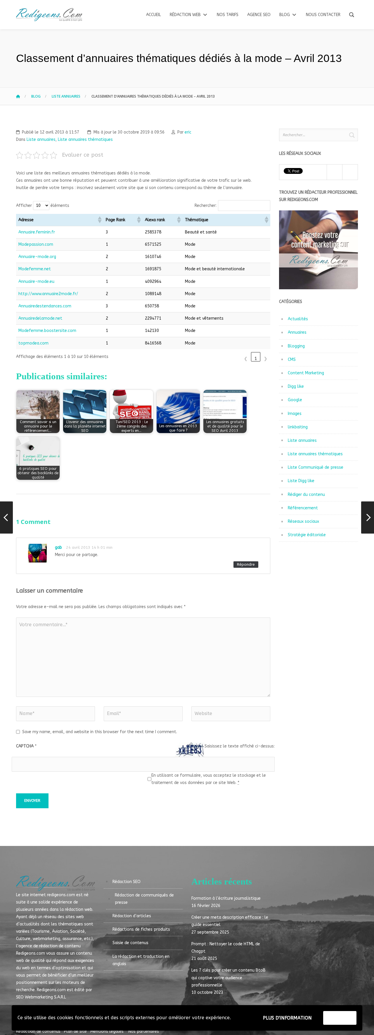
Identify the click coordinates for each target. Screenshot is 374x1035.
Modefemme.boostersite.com (47, 330)
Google (295, 399)
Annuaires (297, 332)
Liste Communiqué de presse (315, 467)
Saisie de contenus (130, 942)
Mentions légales (107, 1031)
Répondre (246, 564)
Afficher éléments (42, 205)
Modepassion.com (35, 244)
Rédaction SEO (126, 881)
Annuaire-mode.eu (36, 281)
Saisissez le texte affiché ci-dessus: (240, 746)
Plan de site (76, 1031)
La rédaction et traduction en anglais (140, 960)
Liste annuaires (66, 96)
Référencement (303, 508)
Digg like (296, 386)
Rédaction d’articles (131, 915)
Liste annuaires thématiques (85, 139)
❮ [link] (245, 358)
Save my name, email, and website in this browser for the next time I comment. (99, 731)
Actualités (298, 318)
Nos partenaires (142, 1031)
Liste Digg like (301, 480)
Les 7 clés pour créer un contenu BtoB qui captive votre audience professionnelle (228, 977)
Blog (36, 96)
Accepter (340, 1017)
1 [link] (255, 358)
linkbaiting (298, 427)
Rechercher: (206, 205)
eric (188, 132)
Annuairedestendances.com (44, 306)
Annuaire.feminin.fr (36, 232)
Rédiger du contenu (306, 494)
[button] (99, 219)
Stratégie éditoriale (307, 534)
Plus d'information (287, 1018)
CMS (292, 359)
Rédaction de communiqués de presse (144, 899)
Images (295, 413)
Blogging (296, 346)
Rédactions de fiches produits (141, 929)
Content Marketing (306, 373)
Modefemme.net (34, 268)
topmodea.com (33, 343)
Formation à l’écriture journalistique (226, 898)
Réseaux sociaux (303, 521)
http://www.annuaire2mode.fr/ (48, 293)
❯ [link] (265, 358)
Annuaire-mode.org (37, 256)
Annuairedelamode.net (40, 318)
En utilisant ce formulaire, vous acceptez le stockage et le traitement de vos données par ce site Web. (208, 779)
